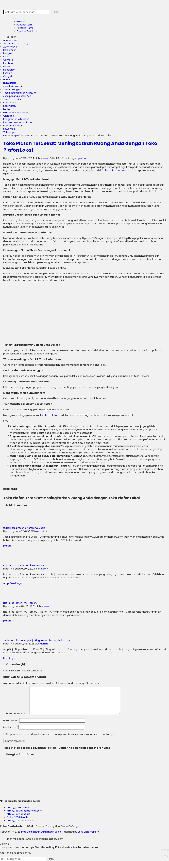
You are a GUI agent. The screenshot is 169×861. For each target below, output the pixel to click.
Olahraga (8, 115)
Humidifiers (9, 83)
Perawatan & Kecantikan (17, 122)
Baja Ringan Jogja (51, 831)
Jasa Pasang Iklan (13, 89)
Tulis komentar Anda (15, 713)
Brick (6, 56)
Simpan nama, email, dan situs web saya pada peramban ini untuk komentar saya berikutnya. (60, 734)
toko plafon (51, 415)
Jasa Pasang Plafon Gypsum (19, 92)
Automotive (10, 46)
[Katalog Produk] (9, 15)
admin (44, 158)
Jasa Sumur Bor (12, 99)
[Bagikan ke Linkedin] (35, 488)
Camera (8, 59)
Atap (6, 583)
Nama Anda (10, 720)
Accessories (10, 40)
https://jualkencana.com (21, 820)
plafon (82, 158)
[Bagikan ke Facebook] (19, 488)
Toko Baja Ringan (30, 831)
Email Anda (9, 727)
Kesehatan (9, 106)
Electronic (9, 69)
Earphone (8, 63)
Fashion (7, 73)
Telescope (9, 132)
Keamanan (9, 102)
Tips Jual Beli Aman (27, 31)
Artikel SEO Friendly (17, 817)
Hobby (7, 79)
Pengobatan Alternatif (16, 119)
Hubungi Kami (24, 24)
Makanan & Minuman (15, 112)
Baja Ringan (10, 50)
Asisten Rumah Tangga (16, 43)
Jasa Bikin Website (13, 86)
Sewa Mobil (9, 129)
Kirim (51, 859)
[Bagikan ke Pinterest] (38, 488)
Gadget (7, 76)
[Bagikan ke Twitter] (21, 488)
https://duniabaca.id (18, 814)
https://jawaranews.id (19, 807)
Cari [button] (55, 12)
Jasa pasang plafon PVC (17, 96)
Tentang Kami (25, 28)
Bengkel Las (10, 53)
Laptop (7, 109)
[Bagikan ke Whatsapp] (27, 488)
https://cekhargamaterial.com (24, 810)
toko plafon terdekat (115, 170)
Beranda (21, 21)
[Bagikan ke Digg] (33, 488)
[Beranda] (7, 15)
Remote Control (12, 125)
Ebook (6, 66)
